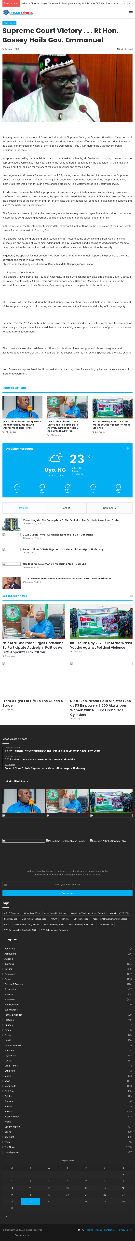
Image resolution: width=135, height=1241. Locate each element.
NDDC (54, 919)
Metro (7, 1076)
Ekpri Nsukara (10, 919)
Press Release (11, 1116)
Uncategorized (12, 1152)
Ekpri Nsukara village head (34, 919)
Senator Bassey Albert (54, 924)
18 (30, 1194)
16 (123, 1188)
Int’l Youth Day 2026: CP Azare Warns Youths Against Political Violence (57, 3)
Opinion (8, 1096)
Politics (8, 1111)
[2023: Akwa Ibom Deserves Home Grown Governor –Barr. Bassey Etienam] (11, 583)
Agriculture (10, 953)
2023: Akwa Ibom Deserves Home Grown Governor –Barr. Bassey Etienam (67, 578)
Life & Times (11, 1065)
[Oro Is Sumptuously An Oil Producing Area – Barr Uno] (11, 568)
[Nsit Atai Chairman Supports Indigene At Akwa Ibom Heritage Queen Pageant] (67, 851)
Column (8, 969)
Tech (7, 1142)
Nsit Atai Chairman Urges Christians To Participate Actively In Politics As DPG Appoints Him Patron (63, 426)
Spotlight (9, 1137)
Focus (7, 1030)
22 (104, 1194)
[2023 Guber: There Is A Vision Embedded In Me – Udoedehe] (11, 539)
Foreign (8, 1035)
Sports (7, 1132)
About (98, 1230)
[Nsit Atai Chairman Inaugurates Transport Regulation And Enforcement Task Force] (22, 407)
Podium (8, 1106)
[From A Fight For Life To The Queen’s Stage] (33, 679)
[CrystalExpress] (18, 12)
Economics (10, 989)
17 (12, 1194)
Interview (9, 1050)
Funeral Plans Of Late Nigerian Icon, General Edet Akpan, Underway (63, 549)
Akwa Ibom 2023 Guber (55, 913)
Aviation (8, 958)
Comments (109, 507)
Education (9, 999)
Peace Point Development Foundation (110, 919)
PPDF (7, 924)
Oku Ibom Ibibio (81, 919)
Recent (66, 507)
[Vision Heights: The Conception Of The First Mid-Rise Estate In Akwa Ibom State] (11, 524)
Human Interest (12, 1045)
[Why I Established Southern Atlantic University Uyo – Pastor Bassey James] (111, 851)
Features (9, 1020)
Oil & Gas (9, 1091)
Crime (7, 979)
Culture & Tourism (13, 984)
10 (12, 1188)
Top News (9, 23)
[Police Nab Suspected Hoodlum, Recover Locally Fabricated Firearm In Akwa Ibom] (23, 851)
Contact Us (110, 1230)
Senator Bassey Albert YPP (81, 924)
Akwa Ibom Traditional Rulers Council (88, 913)
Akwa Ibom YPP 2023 (119, 913)
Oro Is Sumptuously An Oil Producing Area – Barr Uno (54, 564)
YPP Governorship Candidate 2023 (20, 930)
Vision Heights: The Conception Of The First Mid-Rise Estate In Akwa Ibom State (71, 520)
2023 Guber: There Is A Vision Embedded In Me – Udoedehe (58, 534)
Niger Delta (10, 1086)
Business (9, 964)
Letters (8, 1060)
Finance (8, 1025)
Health (7, 1040)
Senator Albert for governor (26, 924)
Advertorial (10, 948)
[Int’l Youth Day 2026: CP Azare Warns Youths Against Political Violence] (113, 407)
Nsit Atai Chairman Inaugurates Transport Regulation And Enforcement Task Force (21, 424)
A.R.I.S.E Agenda (11, 913)
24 (11, 1201)
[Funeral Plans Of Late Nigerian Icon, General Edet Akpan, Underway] (11, 554)
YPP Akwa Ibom (105, 924)
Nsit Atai (65, 919)
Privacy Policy (125, 1230)
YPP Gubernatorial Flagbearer (54, 930)
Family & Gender (13, 1014)
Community (10, 974)
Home (90, 1230)
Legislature (10, 1055)
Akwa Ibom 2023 (32, 913)
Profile (7, 1121)
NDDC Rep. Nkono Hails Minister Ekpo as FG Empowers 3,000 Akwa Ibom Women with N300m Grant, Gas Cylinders (100, 708)
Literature (9, 1070)
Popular (23, 507)
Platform (9, 1101)
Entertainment (11, 1004)
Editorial (8, 994)
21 (86, 1194)
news (7, 1081)
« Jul (4, 1216)
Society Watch (12, 1126)
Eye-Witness (11, 1009)
